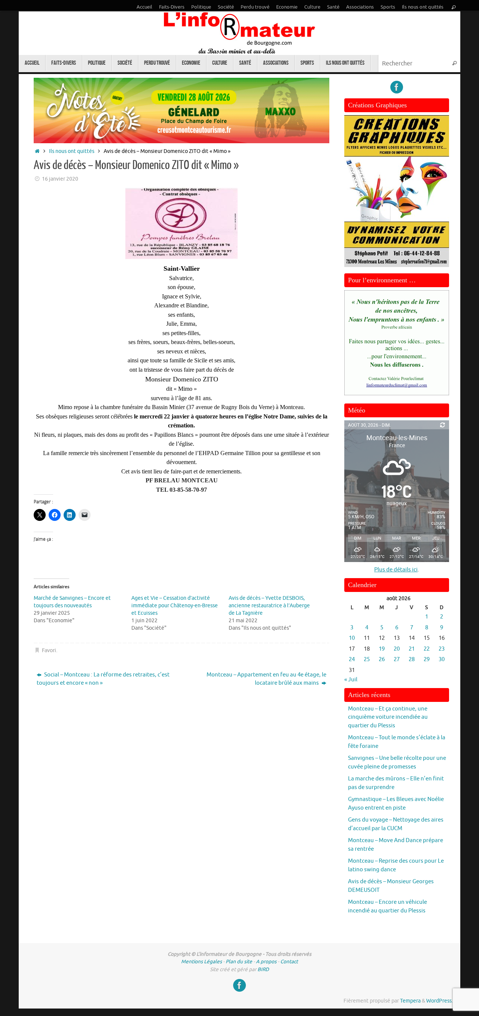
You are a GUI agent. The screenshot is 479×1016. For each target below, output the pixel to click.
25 (367, 659)
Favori (49, 650)
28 (412, 659)
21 (412, 649)
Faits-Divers (171, 7)
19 (382, 649)
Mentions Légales (201, 961)
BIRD (263, 969)
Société (226, 7)
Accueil (144, 7)
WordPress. (439, 1001)
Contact (289, 961)
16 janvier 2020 (60, 179)
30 (442, 659)
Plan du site (239, 961)
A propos (266, 961)
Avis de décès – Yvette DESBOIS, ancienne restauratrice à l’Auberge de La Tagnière (269, 605)
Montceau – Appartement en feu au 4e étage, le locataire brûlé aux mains (266, 679)
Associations (360, 7)
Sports (388, 7)
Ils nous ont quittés (422, 7)
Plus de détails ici (396, 569)
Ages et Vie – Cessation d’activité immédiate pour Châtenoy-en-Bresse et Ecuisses (174, 605)
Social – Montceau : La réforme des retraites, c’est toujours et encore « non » (103, 679)
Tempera (410, 1001)
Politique (201, 7)
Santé (333, 7)
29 (427, 659)
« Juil (350, 679)
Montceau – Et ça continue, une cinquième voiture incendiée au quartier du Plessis (388, 717)
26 (382, 659)
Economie (287, 7)
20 (397, 649)
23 (442, 649)
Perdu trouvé (255, 7)
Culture (312, 7)
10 (352, 638)
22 (427, 649)
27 (397, 659)
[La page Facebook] (396, 87)
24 (352, 659)
